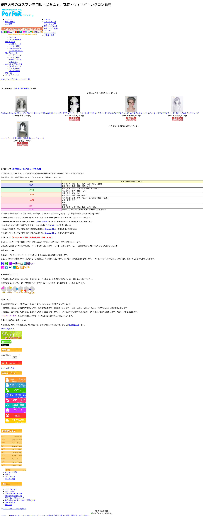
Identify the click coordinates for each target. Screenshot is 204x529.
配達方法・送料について (14, 498)
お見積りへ (13, 62)
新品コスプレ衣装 (51, 26)
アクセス (8, 19)
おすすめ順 (18, 88)
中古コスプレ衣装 (51, 28)
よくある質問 (14, 46)
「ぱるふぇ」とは (14, 515)
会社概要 (8, 24)
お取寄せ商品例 (15, 48)
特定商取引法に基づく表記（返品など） (20, 500)
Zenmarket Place (41, 221)
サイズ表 (8, 505)
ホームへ (47, 19)
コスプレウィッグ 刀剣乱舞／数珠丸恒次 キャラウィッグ (22, 138)
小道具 (7, 474)
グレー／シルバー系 (22, 79)
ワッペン (12, 37)
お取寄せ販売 (10, 42)
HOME (3, 515)
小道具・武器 (49, 35)
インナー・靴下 (50, 33)
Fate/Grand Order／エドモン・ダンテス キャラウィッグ (21, 113)
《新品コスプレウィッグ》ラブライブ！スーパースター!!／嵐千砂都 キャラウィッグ (74, 113)
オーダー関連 (10, 479)
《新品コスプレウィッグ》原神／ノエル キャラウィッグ (177, 113)
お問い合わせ (10, 22)
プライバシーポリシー (13, 493)
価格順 (26, 88)
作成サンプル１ (15, 60)
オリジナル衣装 (11, 472)
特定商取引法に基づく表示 (58, 515)
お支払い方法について (13, 496)
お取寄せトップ (15, 44)
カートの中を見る (7, 368)
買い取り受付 (14, 71)
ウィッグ (47, 31)
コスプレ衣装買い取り (13, 64)
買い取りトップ (15, 66)
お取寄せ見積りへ (16, 51)
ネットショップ (50, 22)
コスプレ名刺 (10, 477)
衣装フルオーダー (12, 53)
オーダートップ (15, 55)
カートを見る (10, 502)
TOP (2, 79)
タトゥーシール (15, 39)
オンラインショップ (30, 515)
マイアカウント (11, 489)
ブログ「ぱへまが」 (12, 75)
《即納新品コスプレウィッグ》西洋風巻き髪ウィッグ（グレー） (131, 113)
